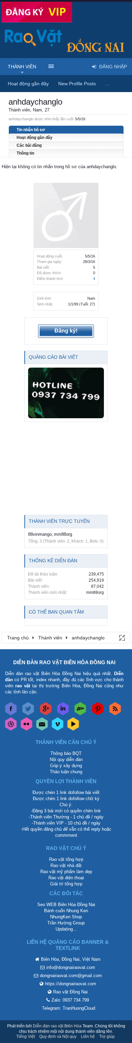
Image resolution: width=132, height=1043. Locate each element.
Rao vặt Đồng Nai (70, 991)
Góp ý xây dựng (66, 765)
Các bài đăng (29, 145)
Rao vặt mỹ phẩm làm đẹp (66, 871)
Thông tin (25, 153)
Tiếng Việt (25, 1036)
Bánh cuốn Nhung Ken (66, 910)
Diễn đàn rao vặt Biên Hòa (57, 1026)
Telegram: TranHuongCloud (68, 1008)
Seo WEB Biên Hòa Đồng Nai (66, 904)
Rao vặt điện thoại (66, 877)
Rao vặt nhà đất (66, 865)
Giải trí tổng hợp (66, 883)
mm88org (63, 534)
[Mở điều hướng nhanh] (121, 637)
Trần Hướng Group (66, 922)
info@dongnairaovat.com (70, 967)
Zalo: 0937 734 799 (70, 1000)
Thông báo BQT (66, 753)
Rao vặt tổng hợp (66, 859)
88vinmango (40, 534)
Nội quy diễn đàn (66, 759)
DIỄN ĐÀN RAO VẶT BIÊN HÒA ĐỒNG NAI (64, 662)
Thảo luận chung (66, 771)
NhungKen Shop (66, 916)
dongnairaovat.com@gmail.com (71, 975)
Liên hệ (88, 1036)
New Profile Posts (77, 83)
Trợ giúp (107, 1036)
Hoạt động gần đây (34, 137)
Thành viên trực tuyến (59, 521)
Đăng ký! (66, 331)
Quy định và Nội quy (57, 1036)
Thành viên (22, 66)
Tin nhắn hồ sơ (31, 129)
